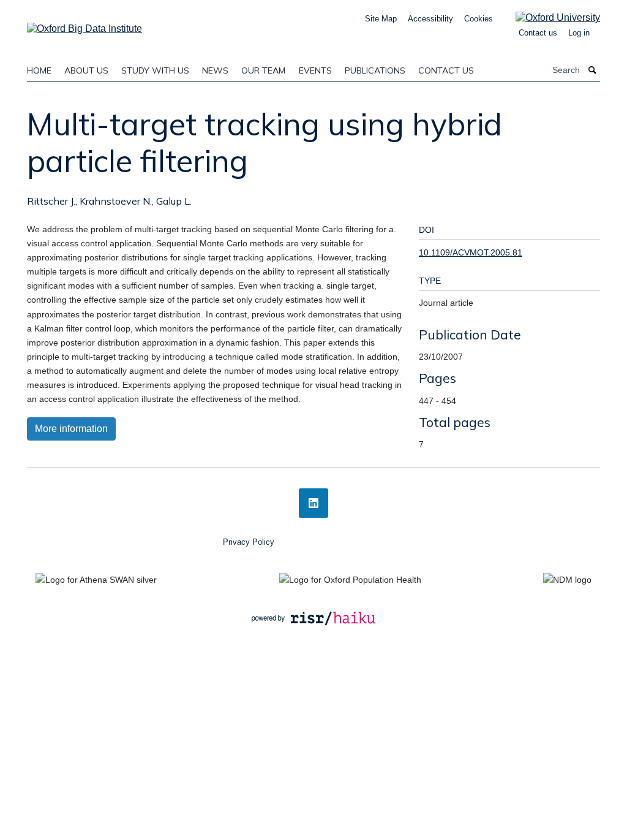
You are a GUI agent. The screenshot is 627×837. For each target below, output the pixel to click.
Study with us (155, 70)
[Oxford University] (548, 17)
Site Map (381, 18)
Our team (263, 70)
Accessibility (430, 18)
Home (39, 70)
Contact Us (446, 70)
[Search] (592, 70)
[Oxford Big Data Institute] (84, 25)
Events (315, 70)
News (215, 70)
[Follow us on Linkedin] (313, 503)
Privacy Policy (248, 542)
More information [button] (71, 428)
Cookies (478, 18)
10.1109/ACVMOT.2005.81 (470, 252)
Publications (375, 70)
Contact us (538, 32)
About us (86, 70)
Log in (579, 32)
